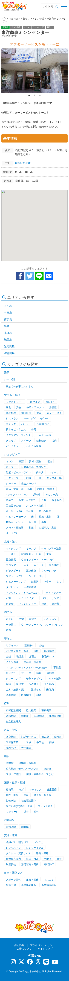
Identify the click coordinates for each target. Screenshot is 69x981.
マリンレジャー (27, 603)
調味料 (36, 494)
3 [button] (40, 95)
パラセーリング (50, 598)
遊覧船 (9, 603)
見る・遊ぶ (10, 541)
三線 (38, 478)
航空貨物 (11, 864)
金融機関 (11, 695)
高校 (51, 742)
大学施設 (26, 747)
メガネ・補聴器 (14, 527)
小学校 (27, 742)
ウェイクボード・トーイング (37, 559)
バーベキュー (13, 446)
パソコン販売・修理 (17, 650)
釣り (59, 581)
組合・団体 (32, 879)
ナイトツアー (53, 592)
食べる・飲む (12, 394)
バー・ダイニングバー (36, 418)
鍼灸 (26, 811)
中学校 (40, 742)
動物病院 (11, 800)
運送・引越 (32, 858)
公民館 (47, 768)
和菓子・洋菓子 (46, 489)
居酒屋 (53, 407)
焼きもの (57, 500)
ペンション (50, 619)
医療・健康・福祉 (14, 782)
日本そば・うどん (16, 429)
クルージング (48, 570)
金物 (41, 645)
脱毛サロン (48, 656)
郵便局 (50, 689)
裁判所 (25, 716)
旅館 (8, 630)
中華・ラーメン (35, 407)
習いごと (11, 673)
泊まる (8, 612)
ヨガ (21, 789)
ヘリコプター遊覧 (51, 548)
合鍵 (8, 656)
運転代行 (49, 864)
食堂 (38, 412)
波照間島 (9, 346)
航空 (59, 858)
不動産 (57, 667)
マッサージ (12, 811)
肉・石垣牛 (45, 511)
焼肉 (54, 440)
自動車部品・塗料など (33, 466)
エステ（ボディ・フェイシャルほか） (27, 667)
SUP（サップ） (14, 576)
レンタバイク (13, 847)
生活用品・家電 (47, 527)
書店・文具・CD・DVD (19, 489)
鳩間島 (8, 339)
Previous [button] (3, 73)
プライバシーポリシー (42, 945)
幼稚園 (58, 736)
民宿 (21, 619)
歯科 (26, 795)
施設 (6, 756)
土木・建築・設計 (16, 689)
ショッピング (38, 27)
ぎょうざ (11, 440)
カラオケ (11, 554)
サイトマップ (45, 948)
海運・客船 (42, 853)
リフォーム (12, 645)
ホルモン (50, 401)
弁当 (43, 500)
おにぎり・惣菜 (35, 505)
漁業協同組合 (48, 885)
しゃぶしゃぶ (43, 435)
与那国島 (9, 353)
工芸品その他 (13, 505)
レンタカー (40, 842)
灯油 (49, 461)
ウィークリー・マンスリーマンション (42, 624)
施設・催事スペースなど (39, 774)
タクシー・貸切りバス (18, 853)
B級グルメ (34, 401)
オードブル (12, 533)
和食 (8, 407)
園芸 (21, 461)
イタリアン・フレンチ (18, 435)
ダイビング (12, 587)
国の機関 (39, 716)
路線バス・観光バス (17, 842)
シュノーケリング (16, 581)
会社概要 (19, 945)
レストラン (12, 418)
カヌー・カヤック (34, 565)
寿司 (33, 429)
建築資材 (29, 645)
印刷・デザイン (35, 678)
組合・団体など (13, 872)
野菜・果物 (45, 516)
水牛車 (47, 581)
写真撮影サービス (31, 554)
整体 (36, 811)
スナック (11, 424)
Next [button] (66, 73)
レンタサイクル (35, 847)
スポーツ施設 (13, 774)
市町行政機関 (13, 710)
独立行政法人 (13, 721)
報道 (38, 695)
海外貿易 (49, 684)
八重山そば (42, 424)
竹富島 (8, 312)
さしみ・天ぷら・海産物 (19, 511)
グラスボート (13, 570)
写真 (38, 673)
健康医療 (52, 789)
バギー (9, 598)
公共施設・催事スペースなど (22, 768)
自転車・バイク (14, 522)
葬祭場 (25, 826)
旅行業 (55, 603)
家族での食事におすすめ (19, 386)
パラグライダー (27, 598)
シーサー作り (36, 576)
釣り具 (40, 472)
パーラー (26, 424)
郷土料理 (11, 412)
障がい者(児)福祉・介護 (19, 806)
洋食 (18, 407)
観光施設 (54, 565)
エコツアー (12, 565)
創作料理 (26, 412)
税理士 (20, 656)
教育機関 (11, 736)
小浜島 (8, 332)
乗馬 (6, 372)
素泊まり (34, 619)
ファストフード (14, 401)
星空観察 (11, 559)
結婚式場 (11, 826)
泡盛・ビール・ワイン (18, 472)
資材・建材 (35, 461)
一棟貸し (11, 624)
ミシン (26, 27)
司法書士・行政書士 (27, 684)
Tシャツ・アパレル (16, 494)
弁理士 (32, 656)
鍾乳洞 (35, 581)
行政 (6, 703)
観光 (43, 603)
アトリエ (26, 673)
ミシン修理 (16, 27)
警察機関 (46, 710)
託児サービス (28, 736)
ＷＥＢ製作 (55, 678)
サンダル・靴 (54, 478)
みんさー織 (51, 494)
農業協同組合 (28, 885)
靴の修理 (49, 650)
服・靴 (32, 522)
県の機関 (31, 710)
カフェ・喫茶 (54, 412)
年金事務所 (55, 716)
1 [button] (29, 95)
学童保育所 (12, 742)
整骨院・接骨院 (42, 795)
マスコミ (49, 879)
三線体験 (31, 570)
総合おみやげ (28, 483)
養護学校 (11, 747)
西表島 (8, 319)
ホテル (9, 619)
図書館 (9, 763)
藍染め (9, 500)
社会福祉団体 (28, 800)
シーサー (11, 483)
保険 (8, 684)
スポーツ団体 (13, 879)
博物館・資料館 (27, 763)
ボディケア (35, 789)
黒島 (6, 326)
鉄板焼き (41, 440)
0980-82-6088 (23, 163)
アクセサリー (13, 478)
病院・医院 (12, 795)
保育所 (45, 736)
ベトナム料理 (33, 446)
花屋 (31, 527)
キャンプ (31, 548)
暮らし (49, 27)
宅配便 (47, 858)
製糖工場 (11, 885)
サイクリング (13, 548)
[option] (34, 70)
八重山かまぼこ (27, 500)
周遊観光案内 (13, 858)
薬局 (43, 522)
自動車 (50, 673)
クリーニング (13, 678)
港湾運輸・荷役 (30, 864)
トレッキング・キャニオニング (23, 592)
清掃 (36, 650)
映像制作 (26, 695)
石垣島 (5, 27)
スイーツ (26, 440)
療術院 (9, 789)
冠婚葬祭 (9, 819)
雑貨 (28, 478)
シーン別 (9, 379)
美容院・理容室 (32, 662)
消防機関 (11, 716)
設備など (36, 689)
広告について (24, 948)
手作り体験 (30, 587)
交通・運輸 (10, 835)
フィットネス (45, 806)
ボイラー (11, 466)
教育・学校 (10, 729)
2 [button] (34, 95)
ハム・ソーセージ (16, 516)
